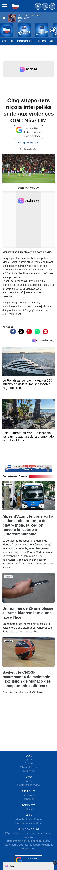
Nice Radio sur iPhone (28, 819)
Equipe (28, 763)
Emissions (29, 795)
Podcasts (28, 809)
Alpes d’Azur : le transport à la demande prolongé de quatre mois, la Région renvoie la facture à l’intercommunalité (27, 525)
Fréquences (28, 771)
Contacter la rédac (28, 785)
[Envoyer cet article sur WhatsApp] (36, 333)
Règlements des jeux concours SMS (28, 840)
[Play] (4, 18)
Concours (28, 798)
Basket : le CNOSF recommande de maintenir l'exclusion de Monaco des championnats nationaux (26, 679)
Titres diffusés (28, 767)
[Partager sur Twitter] (20, 333)
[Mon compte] (52, 6)
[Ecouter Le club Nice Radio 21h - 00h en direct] (28, 468)
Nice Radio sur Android (28, 823)
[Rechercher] (45, 6)
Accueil (7, 41)
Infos (42, 41)
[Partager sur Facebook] (12, 333)
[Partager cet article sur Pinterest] (28, 333)
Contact (28, 759)
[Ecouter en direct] (38, 6)
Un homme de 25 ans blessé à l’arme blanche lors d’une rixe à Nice (27, 612)
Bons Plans (25, 41)
